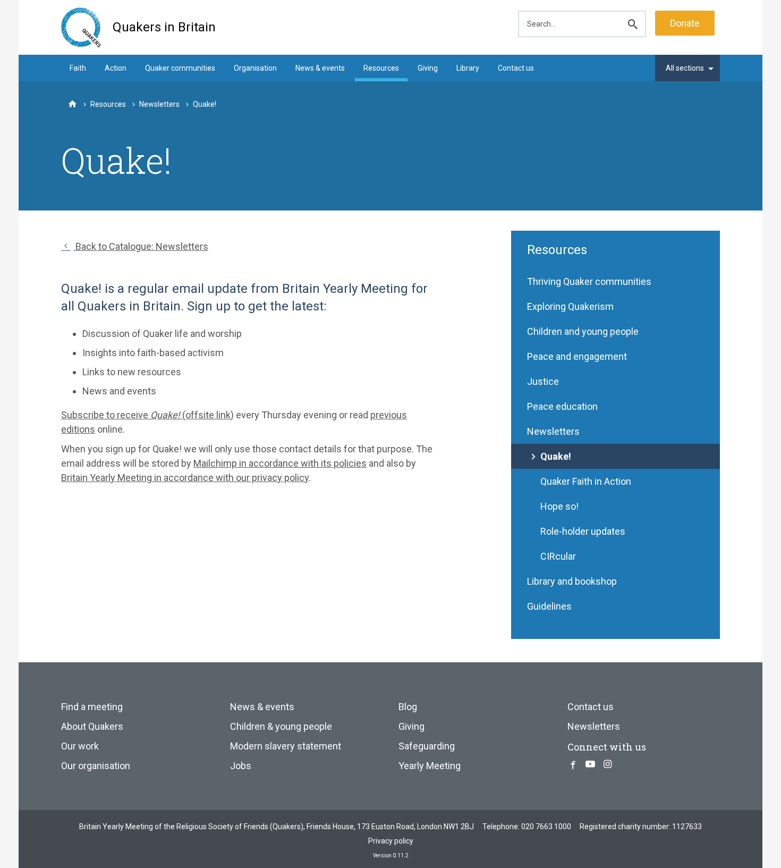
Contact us (516, 68)
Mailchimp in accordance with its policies (280, 463)
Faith (78, 68)
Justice (543, 381)
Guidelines (549, 606)
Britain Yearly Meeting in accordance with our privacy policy (185, 477)
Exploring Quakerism (570, 306)
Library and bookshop (572, 581)
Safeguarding (426, 746)
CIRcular (558, 556)
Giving (428, 68)
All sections (685, 68)
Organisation (255, 68)
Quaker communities (180, 68)
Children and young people (583, 331)
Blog (407, 706)
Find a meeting (92, 706)
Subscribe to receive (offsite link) (147, 414)
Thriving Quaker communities (589, 281)
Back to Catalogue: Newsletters (140, 246)
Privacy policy (390, 841)
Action (115, 68)
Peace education (562, 406)
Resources (381, 68)
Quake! (555, 456)
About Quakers (92, 726)
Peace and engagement (577, 356)
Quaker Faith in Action (585, 481)
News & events (320, 68)
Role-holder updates (582, 531)
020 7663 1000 (546, 826)
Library (467, 68)
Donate (685, 23)
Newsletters (553, 431)
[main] (390, 424)
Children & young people (281, 726)
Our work (80, 746)
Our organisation (95, 765)
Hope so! (559, 506)
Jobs (240, 765)
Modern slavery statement (285, 746)
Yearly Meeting (429, 765)
